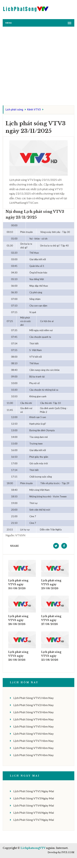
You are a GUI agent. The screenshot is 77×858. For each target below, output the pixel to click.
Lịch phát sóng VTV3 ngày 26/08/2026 (18, 655)
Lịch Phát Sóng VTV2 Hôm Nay (33, 705)
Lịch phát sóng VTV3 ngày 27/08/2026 (51, 620)
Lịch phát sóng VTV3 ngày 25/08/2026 (51, 655)
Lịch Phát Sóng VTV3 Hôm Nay (33, 712)
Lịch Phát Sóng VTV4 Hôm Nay (33, 719)
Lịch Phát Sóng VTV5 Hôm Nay (33, 726)
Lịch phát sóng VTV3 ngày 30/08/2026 (18, 584)
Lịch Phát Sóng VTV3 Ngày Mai (33, 798)
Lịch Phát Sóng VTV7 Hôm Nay (33, 740)
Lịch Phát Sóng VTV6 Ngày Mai (33, 812)
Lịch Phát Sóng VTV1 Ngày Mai (33, 791)
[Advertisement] (38, 66)
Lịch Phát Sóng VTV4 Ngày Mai (33, 805)
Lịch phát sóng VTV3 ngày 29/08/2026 (51, 584)
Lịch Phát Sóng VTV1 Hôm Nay (33, 697)
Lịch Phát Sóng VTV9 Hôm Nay (33, 755)
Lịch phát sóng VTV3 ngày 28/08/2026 (18, 620)
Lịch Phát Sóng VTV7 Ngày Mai (33, 819)
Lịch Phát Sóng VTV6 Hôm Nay (33, 733)
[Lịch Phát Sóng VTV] (26, 8)
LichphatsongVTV (33, 848)
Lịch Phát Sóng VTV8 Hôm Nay (33, 748)
